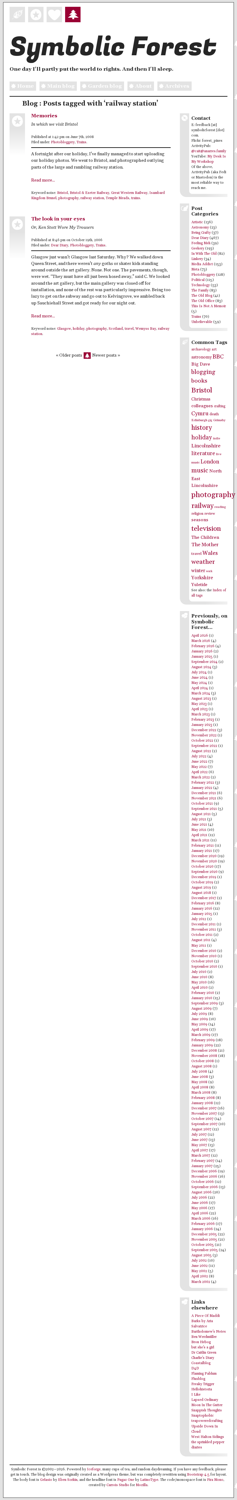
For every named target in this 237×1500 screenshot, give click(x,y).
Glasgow (64, 329)
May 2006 (199, 1208)
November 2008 (204, 1056)
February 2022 (202, 783)
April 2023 (199, 709)
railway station (92, 198)
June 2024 (199, 678)
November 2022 (204, 735)
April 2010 (199, 988)
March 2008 (200, 1093)
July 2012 (198, 919)
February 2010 (202, 993)
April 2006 (199, 1213)
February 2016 (202, 903)
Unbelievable (201, 322)
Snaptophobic (202, 1416)
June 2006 (199, 1203)
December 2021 (203, 793)
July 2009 (199, 1014)
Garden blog (105, 86)
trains (135, 198)
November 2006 (204, 1177)
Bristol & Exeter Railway (89, 193)
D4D (195, 1368)
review (209, 513)
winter (198, 571)
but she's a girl (202, 1347)
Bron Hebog (201, 1342)
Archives (177, 86)
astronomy (201, 357)
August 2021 (201, 814)
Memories (44, 116)
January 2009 (202, 1045)
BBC (218, 356)
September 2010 (204, 967)
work (209, 571)
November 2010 (204, 956)
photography (68, 198)
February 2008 (203, 1098)
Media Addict (202, 264)
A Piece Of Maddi (205, 1316)
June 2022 (199, 762)
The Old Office (202, 301)
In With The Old (204, 254)
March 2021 (200, 840)
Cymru (200, 413)
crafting (219, 406)
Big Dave (200, 364)
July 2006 (199, 1198)
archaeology (201, 349)
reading (220, 507)
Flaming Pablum (204, 1374)
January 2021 (201, 851)
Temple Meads (117, 198)
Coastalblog (200, 1363)
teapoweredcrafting (206, 1421)
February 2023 (202, 720)
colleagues (202, 406)
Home (25, 86)
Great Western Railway (129, 193)
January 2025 (202, 657)
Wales (210, 553)
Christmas (200, 399)
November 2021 (203, 798)
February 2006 (203, 1224)
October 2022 (202, 741)
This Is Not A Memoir (208, 306)
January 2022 (201, 788)
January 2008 (202, 1103)
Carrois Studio (117, 1485)
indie (216, 438)
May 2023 (199, 704)
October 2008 (202, 1061)
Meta (195, 269)
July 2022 (198, 756)
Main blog (60, 86)
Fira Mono (215, 1480)
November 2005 (204, 1240)
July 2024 (199, 672)
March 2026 (200, 641)
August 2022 (201, 751)
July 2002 (199, 1261)
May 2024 (199, 683)
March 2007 (200, 1156)
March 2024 (200, 693)
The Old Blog (201, 296)
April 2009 (199, 1030)
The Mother (204, 545)
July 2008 (199, 1072)
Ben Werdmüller (204, 1337)
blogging (203, 372)
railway (202, 505)
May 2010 (199, 982)
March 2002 (200, 1282)
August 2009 (201, 1009)
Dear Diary (59, 245)
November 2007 (204, 1114)
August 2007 (201, 1129)
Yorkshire (202, 578)
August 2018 (201, 893)
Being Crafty (201, 233)
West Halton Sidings (207, 1437)
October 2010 (202, 961)
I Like (196, 1395)
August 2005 (201, 1255)
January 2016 (201, 909)
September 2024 (204, 662)
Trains (81, 142)
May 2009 (199, 1024)
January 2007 (202, 1166)
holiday (79, 329)
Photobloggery (63, 142)
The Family (200, 290)
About (143, 86)
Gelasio (46, 1480)
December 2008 (204, 1051)
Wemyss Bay (145, 329)
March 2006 (200, 1219)
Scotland (116, 329)
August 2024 (201, 667)
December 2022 (203, 730)
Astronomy (200, 227)
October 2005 (202, 1245)
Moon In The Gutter (206, 1405)
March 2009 (200, 1035)
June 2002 (199, 1266)
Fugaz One (125, 1480)
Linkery (197, 259)
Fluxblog (198, 1379)
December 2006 (204, 1171)
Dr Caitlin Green (203, 1353)
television (206, 528)
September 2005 (204, 1250)
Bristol (62, 193)
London (210, 462)
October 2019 (202, 882)
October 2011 (202, 935)
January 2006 (202, 1229)
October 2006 (202, 1182)
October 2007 (202, 1119)
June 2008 (199, 1077)
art (214, 349)
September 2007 (204, 1124)
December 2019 (203, 877)
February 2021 (202, 846)
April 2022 (199, 772)
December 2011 (203, 924)
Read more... (43, 180)
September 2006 (204, 1187)
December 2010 (203, 951)
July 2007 (199, 1135)
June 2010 (199, 977)
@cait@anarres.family (208, 151)
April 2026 (199, 636)
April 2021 (199, 835)
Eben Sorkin (67, 1480)
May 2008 (199, 1082)
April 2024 (199, 688)
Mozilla (142, 1485)
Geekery (197, 248)
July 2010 (198, 972)
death (214, 414)
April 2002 (199, 1276)
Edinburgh (199, 420)
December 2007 (204, 1108)
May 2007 (199, 1145)
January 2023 (201, 725)
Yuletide (199, 585)
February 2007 (202, 1161)
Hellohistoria (201, 1389)
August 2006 (201, 1192)
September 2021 (204, 809)
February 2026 (202, 646)
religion (197, 513)
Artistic (197, 222)
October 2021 (202, 804)
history (201, 428)
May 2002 (199, 1271)
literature (203, 453)
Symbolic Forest (113, 47)
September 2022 (204, 746)
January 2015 (201, 914)
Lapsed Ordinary (204, 1400)
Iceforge (94, 1469)
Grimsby (219, 420)
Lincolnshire (205, 446)
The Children (205, 537)
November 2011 (203, 930)
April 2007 (199, 1150)
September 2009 (204, 1003)
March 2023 (200, 714)
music (199, 471)
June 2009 (199, 1019)
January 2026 (202, 651)
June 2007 (199, 1140)
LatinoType (149, 1480)
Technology (200, 285)
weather (203, 562)
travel (129, 329)
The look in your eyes (58, 219)
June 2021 (199, 825)
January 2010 (201, 998)
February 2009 (203, 1040)
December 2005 (204, 1234)
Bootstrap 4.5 (198, 1475)
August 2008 (201, 1066)
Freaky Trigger (202, 1384)
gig (210, 420)
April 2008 (199, 1087)
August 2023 (201, 699)
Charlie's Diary (202, 1358)
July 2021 (198, 819)
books (199, 380)
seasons (199, 520)
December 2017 (203, 898)
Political (198, 280)
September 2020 (204, 872)
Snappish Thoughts (206, 1410)
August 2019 (201, 888)
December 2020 (204, 856)
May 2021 (198, 830)
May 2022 (199, 767)
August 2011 (200, 940)
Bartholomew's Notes (208, 1332)
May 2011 (198, 946)
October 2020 (202, 867)
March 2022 (200, 777)
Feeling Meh (200, 243)
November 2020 (204, 861)
